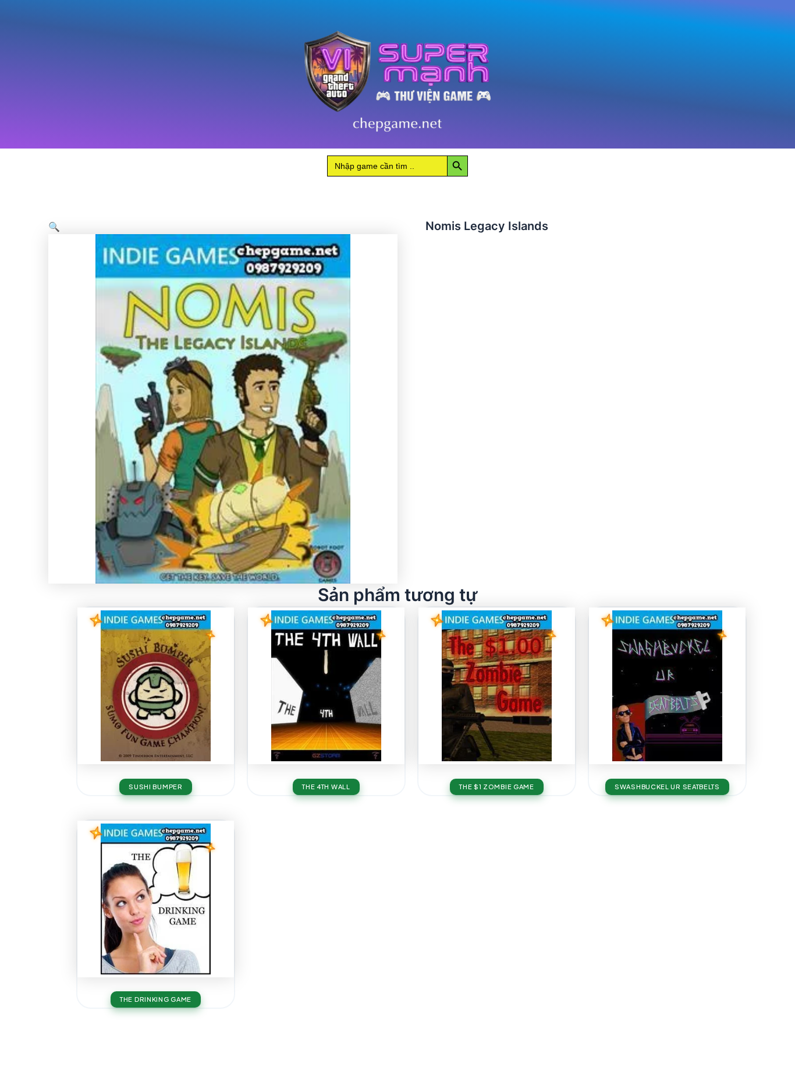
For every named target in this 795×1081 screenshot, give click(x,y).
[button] (54, 226)
